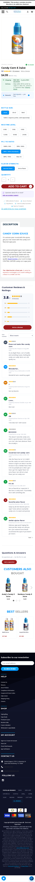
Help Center (4, 696)
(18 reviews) (16, 71)
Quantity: (6, 175)
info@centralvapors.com (11, 771)
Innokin (12, 797)
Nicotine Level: (8, 125)
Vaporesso (6, 794)
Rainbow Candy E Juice (25, 595)
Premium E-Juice (5, 719)
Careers (3, 701)
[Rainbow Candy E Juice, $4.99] (25, 585)
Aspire (30, 794)
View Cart (3, 743)
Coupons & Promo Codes (8, 693)
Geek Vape (28, 790)
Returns (3, 685)
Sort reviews (4, 335)
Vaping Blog (4, 714)
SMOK (20, 790)
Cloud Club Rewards (6, 746)
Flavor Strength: (10, 164)
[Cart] (32, 12)
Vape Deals (4, 717)
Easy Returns (9, 203)
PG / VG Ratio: (7, 142)
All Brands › (17, 801)
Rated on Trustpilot (18, 206)
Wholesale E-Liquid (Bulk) (8, 728)
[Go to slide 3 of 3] (19, 600)
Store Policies (5, 687)
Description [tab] (10, 224)
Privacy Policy (24, 866)
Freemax (20, 797)
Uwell (23, 794)
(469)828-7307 (8, 767)
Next (30, 537)
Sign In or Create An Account (9, 741)
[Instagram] (3, 780)
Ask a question (9, 562)
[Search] (7, 12)
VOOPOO (15, 794)
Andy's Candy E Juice (8, 595)
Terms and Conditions (13, 866)
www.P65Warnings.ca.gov (23, 847)
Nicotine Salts (5, 722)
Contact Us (4, 682)
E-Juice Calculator (6, 725)
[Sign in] (28, 12)
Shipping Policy (5, 698)
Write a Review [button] (25, 71)
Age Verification (5, 749)
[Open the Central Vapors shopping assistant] (31, 878)
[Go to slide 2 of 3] (16, 600)
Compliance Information (7, 690)
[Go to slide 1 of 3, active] (13, 600)
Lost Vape (29, 797)
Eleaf (4, 797)
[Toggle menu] (3, 12)
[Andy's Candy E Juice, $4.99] (8, 585)
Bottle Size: (7, 108)
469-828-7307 (12, 8)
